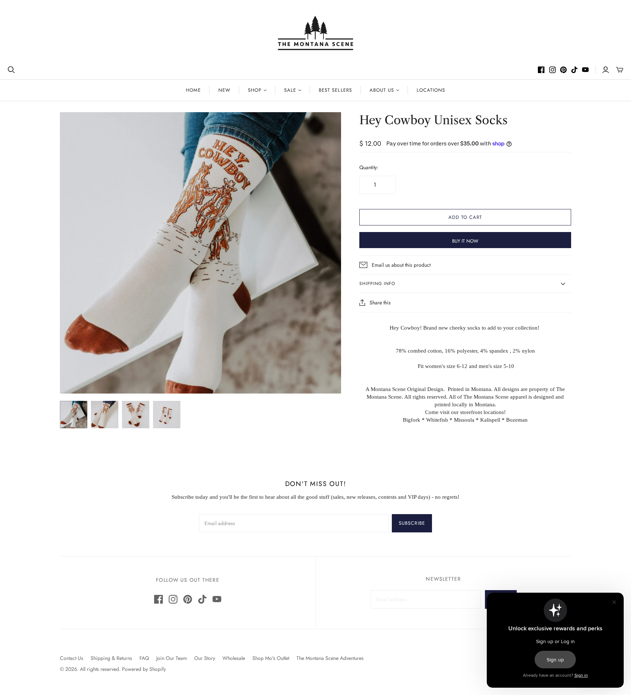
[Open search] (11, 69)
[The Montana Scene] (315, 33)
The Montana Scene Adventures (330, 658)
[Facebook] (541, 70)
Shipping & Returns (111, 658)
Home (193, 90)
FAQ (144, 658)
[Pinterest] (563, 70)
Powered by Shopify (144, 669)
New (224, 90)
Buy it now (465, 241)
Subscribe (412, 523)
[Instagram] (552, 70)
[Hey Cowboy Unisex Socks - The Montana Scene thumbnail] (73, 414)
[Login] (605, 70)
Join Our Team (171, 658)
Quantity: (368, 167)
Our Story (204, 658)
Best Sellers (335, 90)
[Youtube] (585, 70)
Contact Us (71, 658)
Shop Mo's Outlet (270, 658)
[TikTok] (574, 70)
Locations (431, 90)
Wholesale (233, 658)
